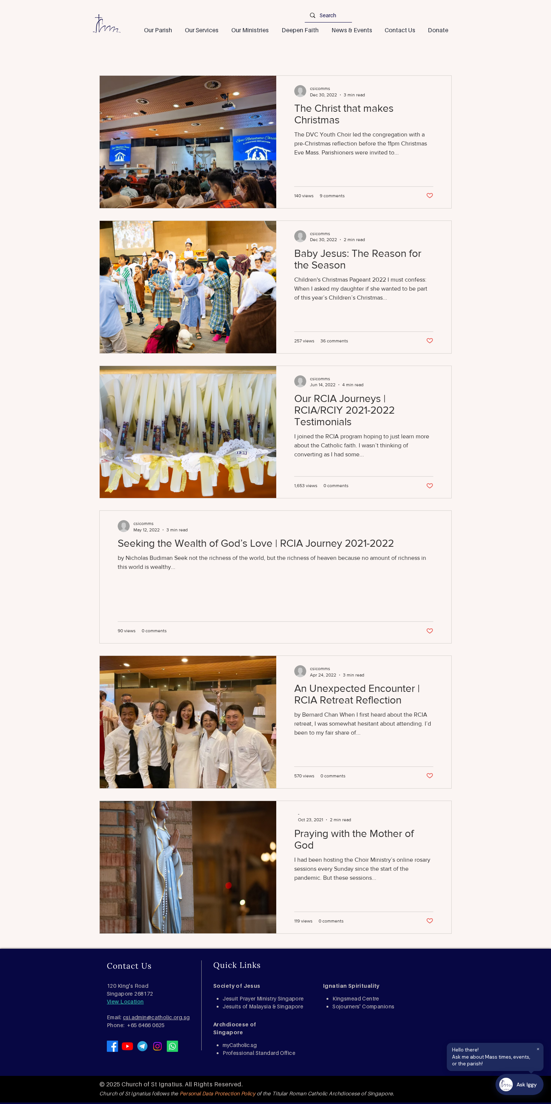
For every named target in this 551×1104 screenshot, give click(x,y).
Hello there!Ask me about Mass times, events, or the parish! (496, 1055)
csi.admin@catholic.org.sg (156, 1017)
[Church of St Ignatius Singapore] (157, 1046)
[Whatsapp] (172, 1046)
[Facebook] (112, 1046)
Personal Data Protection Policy (217, 1093)
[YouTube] (127, 1046)
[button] (158, 30)
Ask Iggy (527, 1084)
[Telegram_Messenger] (142, 1046)
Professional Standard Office (259, 1053)
